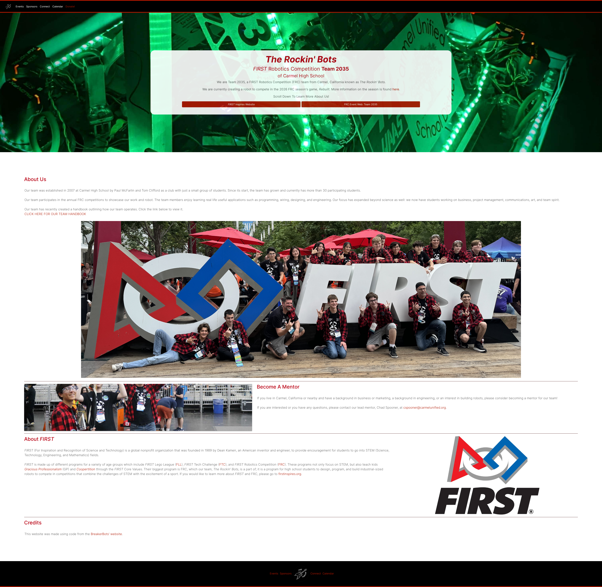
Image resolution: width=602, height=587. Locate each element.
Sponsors (31, 6)
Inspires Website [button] (241, 104)
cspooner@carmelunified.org (424, 407)
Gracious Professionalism (43, 469)
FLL (179, 464)
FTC (222, 464)
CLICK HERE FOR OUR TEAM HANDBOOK (55, 214)
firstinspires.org (289, 474)
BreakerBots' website (106, 534)
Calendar (57, 6)
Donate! (70, 6)
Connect (45, 6)
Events (20, 6)
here (395, 89)
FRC (281, 464)
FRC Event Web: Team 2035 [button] (360, 104)
